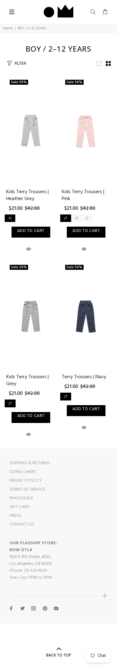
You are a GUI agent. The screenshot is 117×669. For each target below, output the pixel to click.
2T (65, 218)
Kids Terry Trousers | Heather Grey (27, 195)
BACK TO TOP (58, 655)
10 (10, 218)
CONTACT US (21, 524)
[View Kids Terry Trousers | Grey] (31, 316)
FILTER (20, 63)
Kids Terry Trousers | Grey (27, 380)
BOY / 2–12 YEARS (32, 28)
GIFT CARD (19, 507)
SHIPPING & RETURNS (29, 463)
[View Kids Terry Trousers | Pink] (86, 131)
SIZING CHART (22, 471)
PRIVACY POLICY (25, 480)
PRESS (15, 515)
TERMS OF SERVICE (27, 489)
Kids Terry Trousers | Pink (83, 195)
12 (87, 218)
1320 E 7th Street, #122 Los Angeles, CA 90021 (30, 560)
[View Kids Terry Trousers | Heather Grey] (31, 131)
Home (8, 28)
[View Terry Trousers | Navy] (86, 316)
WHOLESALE (21, 498)
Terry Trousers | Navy (84, 377)
